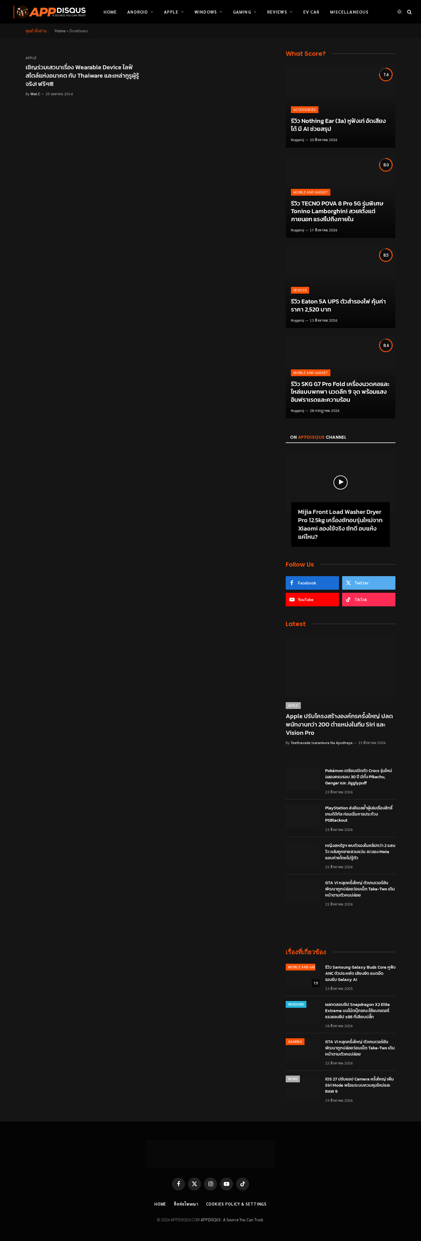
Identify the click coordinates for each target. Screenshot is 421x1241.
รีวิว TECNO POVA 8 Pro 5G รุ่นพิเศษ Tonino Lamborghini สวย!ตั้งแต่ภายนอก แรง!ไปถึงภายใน (337, 211)
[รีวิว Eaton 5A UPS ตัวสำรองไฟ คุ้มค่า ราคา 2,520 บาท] (340, 287)
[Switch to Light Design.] (399, 11)
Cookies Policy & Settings (236, 1203)
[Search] (409, 12)
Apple (171, 11)
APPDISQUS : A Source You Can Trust (232, 1219)
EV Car (311, 11)
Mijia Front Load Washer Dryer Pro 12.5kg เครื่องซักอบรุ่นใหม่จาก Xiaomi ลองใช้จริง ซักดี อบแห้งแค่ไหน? (340, 524)
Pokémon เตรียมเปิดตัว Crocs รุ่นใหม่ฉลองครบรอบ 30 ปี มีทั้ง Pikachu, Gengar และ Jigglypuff (358, 777)
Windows (205, 11)
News (292, 1078)
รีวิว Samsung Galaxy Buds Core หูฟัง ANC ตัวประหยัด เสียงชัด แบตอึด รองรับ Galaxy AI (360, 973)
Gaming (242, 11)
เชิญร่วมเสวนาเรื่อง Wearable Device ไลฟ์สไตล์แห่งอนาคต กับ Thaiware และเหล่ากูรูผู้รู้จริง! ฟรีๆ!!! (82, 75)
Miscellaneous (349, 11)
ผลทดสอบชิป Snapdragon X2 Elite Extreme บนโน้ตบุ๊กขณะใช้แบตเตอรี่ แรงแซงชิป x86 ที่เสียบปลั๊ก (357, 1011)
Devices (300, 290)
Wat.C (35, 93)
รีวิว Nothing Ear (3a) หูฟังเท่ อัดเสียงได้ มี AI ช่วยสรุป (338, 125)
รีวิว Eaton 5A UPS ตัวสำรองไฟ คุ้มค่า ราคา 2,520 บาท (338, 305)
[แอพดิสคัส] (48, 11)
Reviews (277, 11)
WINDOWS (296, 1004)
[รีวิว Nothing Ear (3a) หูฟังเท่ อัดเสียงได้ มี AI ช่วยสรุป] (340, 106)
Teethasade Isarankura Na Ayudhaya (322, 742)
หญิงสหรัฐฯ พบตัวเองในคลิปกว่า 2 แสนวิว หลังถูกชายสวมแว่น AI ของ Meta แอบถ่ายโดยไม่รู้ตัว (360, 852)
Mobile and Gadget (310, 192)
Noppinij (297, 139)
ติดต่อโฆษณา (186, 1203)
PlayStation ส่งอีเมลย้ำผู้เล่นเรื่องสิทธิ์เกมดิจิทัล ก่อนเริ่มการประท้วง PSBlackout (359, 814)
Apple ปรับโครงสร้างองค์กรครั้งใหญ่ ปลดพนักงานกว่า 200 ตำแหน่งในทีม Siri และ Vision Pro (339, 724)
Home (110, 11)
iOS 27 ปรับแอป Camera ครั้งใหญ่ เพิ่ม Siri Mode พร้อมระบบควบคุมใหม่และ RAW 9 (359, 1085)
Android (137, 11)
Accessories (304, 109)
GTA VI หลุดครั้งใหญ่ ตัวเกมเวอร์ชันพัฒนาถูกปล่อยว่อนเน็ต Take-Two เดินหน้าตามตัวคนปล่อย (360, 889)
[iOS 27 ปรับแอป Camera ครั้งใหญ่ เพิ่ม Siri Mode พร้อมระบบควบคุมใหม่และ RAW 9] (303, 1087)
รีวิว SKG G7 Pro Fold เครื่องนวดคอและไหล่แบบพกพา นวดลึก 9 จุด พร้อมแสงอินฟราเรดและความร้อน (340, 392)
